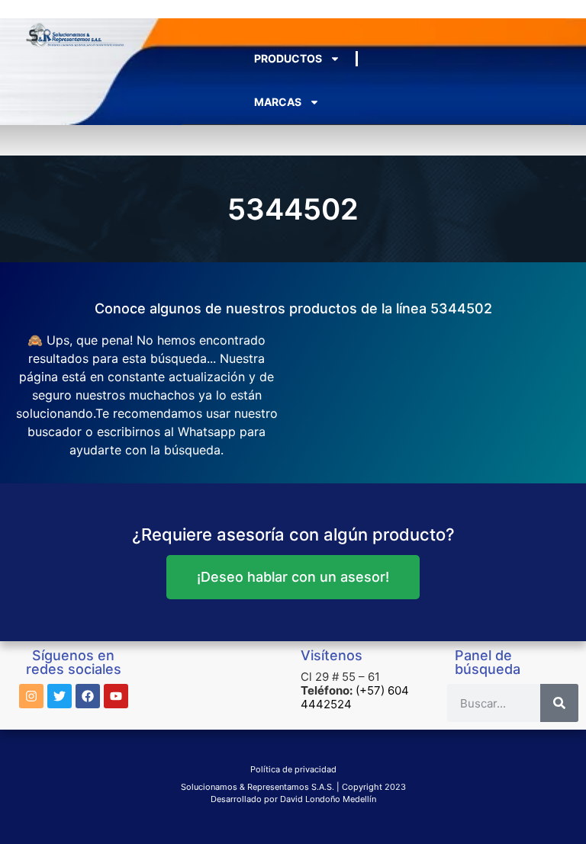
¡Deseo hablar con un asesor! (293, 577)
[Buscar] (559, 703)
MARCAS (277, 101)
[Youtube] (116, 696)
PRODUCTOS (288, 58)
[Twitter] (59, 696)
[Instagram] (31, 696)
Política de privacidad (293, 769)
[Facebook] (88, 696)
